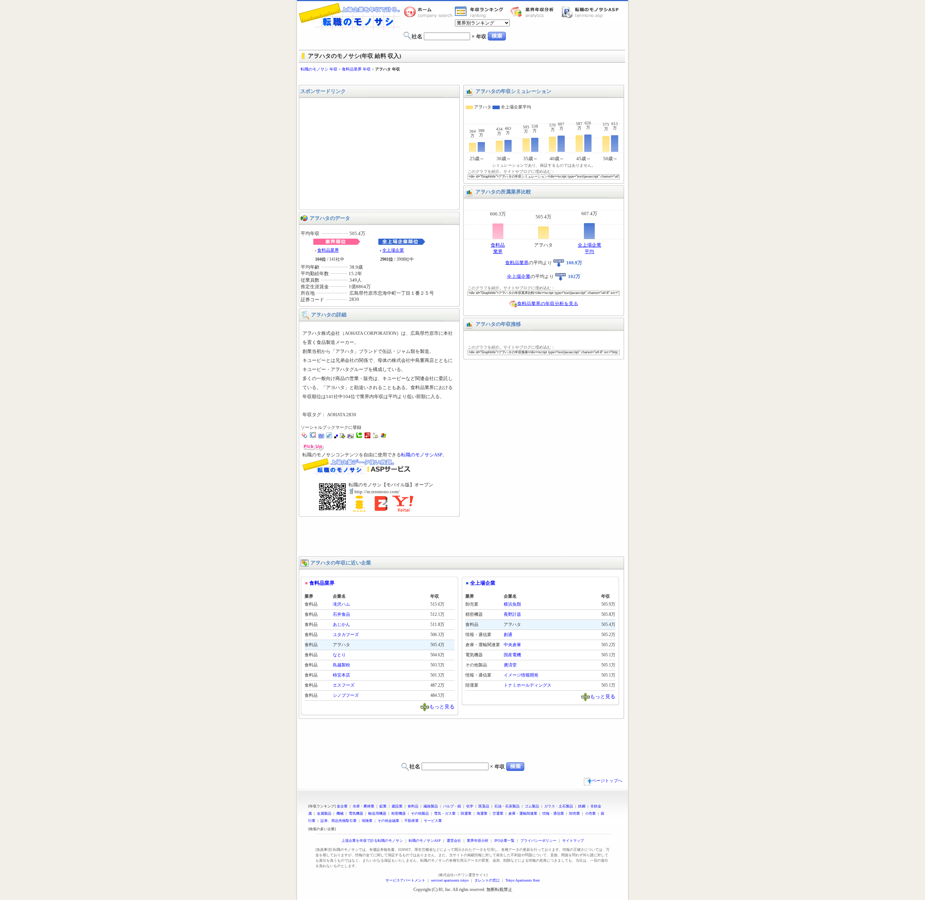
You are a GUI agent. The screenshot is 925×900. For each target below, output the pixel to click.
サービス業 (433, 821)
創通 (508, 634)
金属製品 (324, 813)
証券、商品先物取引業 (338, 821)
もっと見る (442, 706)
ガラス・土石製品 (558, 806)
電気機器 (356, 813)
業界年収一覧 (480, 12)
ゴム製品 (532, 806)
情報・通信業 (553, 813)
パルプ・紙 (452, 806)
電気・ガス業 (445, 813)
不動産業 (411, 821)
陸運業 (466, 813)
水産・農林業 (363, 806)
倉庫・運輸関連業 (522, 813)
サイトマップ (573, 841)
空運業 (497, 813)
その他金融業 (388, 821)
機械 (340, 813)
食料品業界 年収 (356, 69)
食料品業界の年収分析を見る (547, 303)
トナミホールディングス (527, 685)
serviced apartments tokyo (450, 880)
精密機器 (398, 813)
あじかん (341, 624)
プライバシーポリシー (538, 841)
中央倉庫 (512, 644)
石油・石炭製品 (507, 806)
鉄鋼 (581, 806)
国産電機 (512, 654)
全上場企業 (393, 250)
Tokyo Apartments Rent (522, 880)
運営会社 (454, 841)
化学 (469, 806)
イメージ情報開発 (521, 675)
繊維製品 (430, 806)
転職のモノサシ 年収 (319, 69)
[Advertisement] (462, 78)
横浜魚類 (512, 604)
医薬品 (483, 806)
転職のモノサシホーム (429, 12)
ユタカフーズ (346, 634)
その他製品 (420, 813)
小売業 (590, 813)
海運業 (482, 813)
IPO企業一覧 (504, 841)
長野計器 (512, 614)
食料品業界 (328, 250)
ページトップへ (607, 780)
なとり (339, 654)
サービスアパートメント (405, 880)
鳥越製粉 (341, 664)
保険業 (367, 821)
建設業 (397, 806)
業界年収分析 (535, 12)
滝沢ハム (341, 604)
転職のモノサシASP (592, 12)
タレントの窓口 (487, 880)
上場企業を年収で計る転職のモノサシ (372, 841)
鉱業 (383, 806)
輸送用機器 (377, 813)
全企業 (342, 806)
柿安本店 (341, 675)
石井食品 (341, 614)
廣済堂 (510, 664)
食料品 (413, 806)
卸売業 (574, 813)
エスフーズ (343, 685)
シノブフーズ (346, 695)
